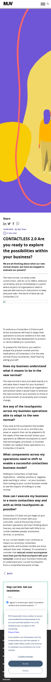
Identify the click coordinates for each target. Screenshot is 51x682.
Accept (25, 663)
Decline (25, 670)
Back (10, 573)
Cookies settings (25, 656)
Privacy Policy (13, 632)
